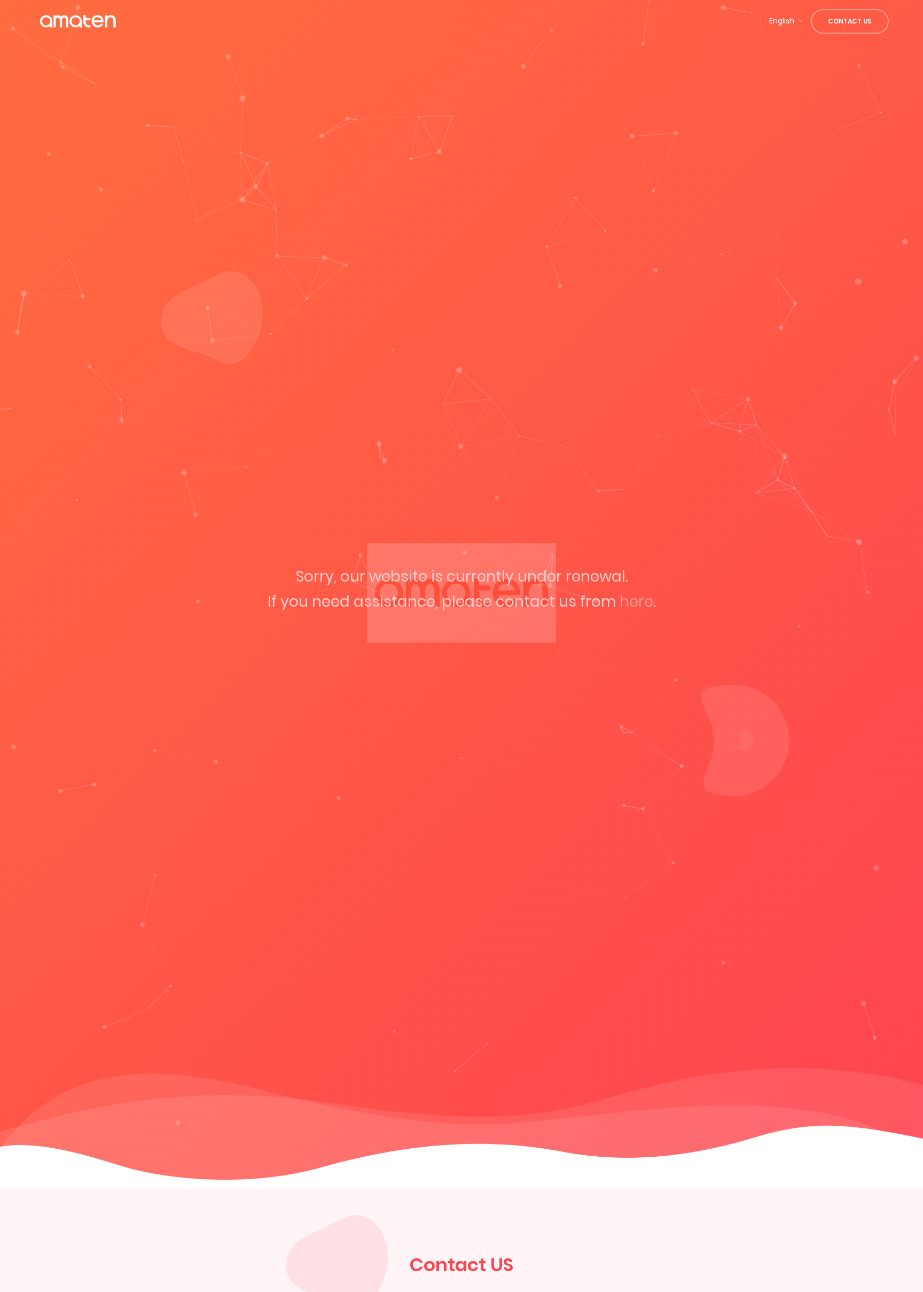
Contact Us (850, 21)
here (636, 601)
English (781, 21)
